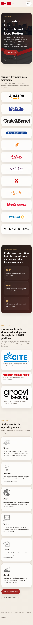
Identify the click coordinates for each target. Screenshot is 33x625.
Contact (3, 617)
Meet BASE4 (9, 58)
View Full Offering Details (10, 591)
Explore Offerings (11, 52)
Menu (28, 3)
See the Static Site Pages (9, 597)
